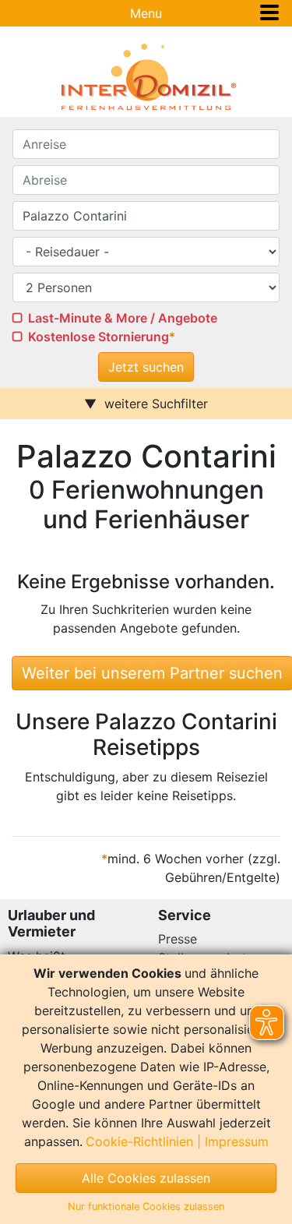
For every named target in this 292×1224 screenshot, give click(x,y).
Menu (146, 13)
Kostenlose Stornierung (98, 336)
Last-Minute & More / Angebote (122, 318)
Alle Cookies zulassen (146, 1178)
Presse (177, 939)
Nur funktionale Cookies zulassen (146, 1206)
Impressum (237, 1141)
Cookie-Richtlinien (139, 1141)
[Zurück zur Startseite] (146, 77)
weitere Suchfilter (156, 403)
